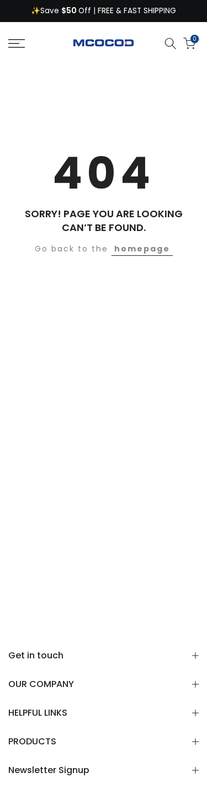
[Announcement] (103, 11)
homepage (142, 248)
